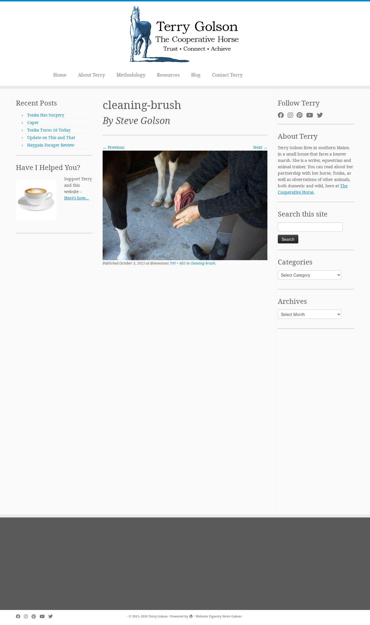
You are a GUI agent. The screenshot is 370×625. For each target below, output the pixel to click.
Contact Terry (227, 75)
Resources (168, 75)
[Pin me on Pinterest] (301, 115)
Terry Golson (158, 616)
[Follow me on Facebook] (283, 115)
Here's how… (76, 198)
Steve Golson (231, 616)
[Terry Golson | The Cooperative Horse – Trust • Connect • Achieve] (185, 35)
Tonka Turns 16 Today (49, 130)
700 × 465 (177, 263)
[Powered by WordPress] (191, 615)
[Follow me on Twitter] (322, 115)
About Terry (91, 75)
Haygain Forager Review (50, 145)
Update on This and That (51, 137)
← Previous (113, 147)
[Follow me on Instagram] (292, 115)
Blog (196, 75)
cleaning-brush (202, 263)
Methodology (130, 75)
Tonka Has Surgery (45, 115)
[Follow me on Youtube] (311, 115)
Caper (33, 122)
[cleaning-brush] (185, 205)
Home (59, 75)
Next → (260, 147)
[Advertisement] (54, 326)
